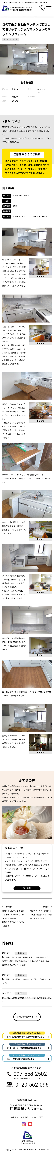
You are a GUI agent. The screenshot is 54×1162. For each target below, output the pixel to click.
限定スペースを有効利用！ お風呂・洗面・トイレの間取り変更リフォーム (41, 912)
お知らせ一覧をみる (25, 1017)
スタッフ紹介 (27, 888)
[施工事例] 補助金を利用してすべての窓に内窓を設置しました (27, 1000)
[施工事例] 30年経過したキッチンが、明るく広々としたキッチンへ (26, 981)
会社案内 (14, 1117)
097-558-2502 (44, 7)
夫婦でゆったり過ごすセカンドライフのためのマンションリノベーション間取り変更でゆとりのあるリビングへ (13, 916)
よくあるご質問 (36, 1117)
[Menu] (49, 8)
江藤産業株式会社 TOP (27, 1100)
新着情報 (24, 1117)
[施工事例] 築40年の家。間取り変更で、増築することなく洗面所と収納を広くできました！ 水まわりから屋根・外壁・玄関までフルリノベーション (26, 961)
